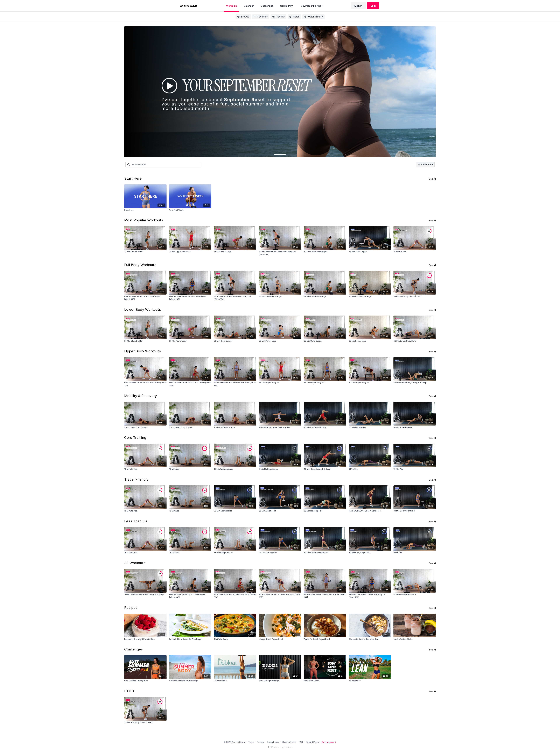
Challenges (133, 649)
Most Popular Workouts (143, 220)
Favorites (262, 16)
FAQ (301, 742)
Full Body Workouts (140, 265)
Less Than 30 (135, 521)
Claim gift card (289, 742)
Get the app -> (329, 742)
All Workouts (134, 563)
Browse (245, 16)
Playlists (280, 16)
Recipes (130, 607)
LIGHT (129, 691)
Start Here (133, 178)
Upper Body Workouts (142, 351)
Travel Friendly (136, 479)
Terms (251, 742)
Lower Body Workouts (142, 309)
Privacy (260, 742)
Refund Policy (312, 742)
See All (432, 179)
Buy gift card (273, 742)
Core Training (135, 437)
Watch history (315, 16)
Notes (296, 16)
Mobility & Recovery (140, 396)
